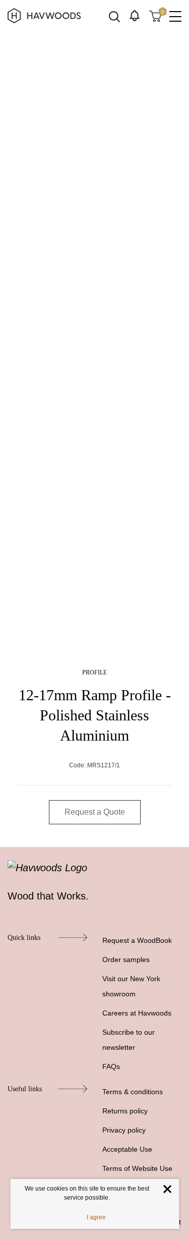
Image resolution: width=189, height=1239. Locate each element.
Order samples (126, 959)
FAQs (111, 1066)
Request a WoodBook (137, 940)
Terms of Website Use (137, 1168)
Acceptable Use (127, 1149)
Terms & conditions (132, 1092)
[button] (134, 15)
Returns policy (125, 1111)
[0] (155, 15)
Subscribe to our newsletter (128, 1039)
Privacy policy (124, 1130)
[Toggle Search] (114, 16)
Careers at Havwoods (136, 1013)
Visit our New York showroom (131, 986)
